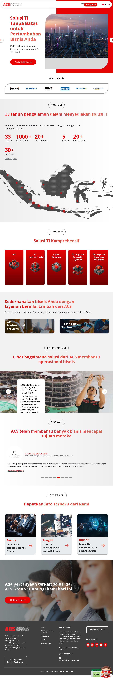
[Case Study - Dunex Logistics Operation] (54, 409)
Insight (43, 640)
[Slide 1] (42, 477)
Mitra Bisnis (45, 636)
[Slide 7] (66, 477)
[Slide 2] (46, 477)
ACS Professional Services (47, 631)
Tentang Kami (46, 643)
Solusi (43, 627)
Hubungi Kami (91, 4)
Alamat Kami (97, 629)
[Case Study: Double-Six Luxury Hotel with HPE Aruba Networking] (58, 409)
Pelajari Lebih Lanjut (23, 65)
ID (101, 4)
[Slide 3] (50, 477)
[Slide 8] (70, 477)
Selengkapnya (11, 158)
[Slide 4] (54, 477)
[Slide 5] (58, 477)
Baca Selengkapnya (16, 470)
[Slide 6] (62, 477)
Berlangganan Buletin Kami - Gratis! (15, 660)
